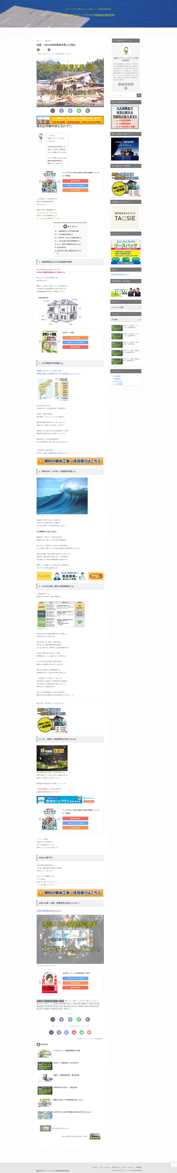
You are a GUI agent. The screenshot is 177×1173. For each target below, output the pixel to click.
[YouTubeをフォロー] (74, 1032)
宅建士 (98, 1003)
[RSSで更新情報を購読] (89, 1032)
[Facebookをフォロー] (59, 1032)
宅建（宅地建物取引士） (51, 1001)
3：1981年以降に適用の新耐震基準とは (68, 241)
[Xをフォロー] (51, 1032)
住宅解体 (64, 1003)
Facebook (117, 376)
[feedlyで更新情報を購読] (81, 1032)
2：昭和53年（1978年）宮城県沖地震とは (69, 237)
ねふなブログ (118, 381)
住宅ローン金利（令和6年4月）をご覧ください (52, 453)
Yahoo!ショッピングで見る (75, 185)
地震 (76, 1003)
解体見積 (55, 1008)
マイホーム (41, 1003)
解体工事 (48, 1008)
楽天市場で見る (75, 181)
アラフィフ (69, 1001)
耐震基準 (81, 1006)
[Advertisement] (88, 1154)
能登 (88, 1006)
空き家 (61, 1001)
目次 (69, 226)
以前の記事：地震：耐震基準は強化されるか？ (69, 252)
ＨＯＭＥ (95, 1167)
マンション (50, 1003)
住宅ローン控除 (68, 333)
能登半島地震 (95, 1006)
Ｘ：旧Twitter (118, 384)
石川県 (74, 1006)
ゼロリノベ (58, 703)
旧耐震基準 (50, 1006)
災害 (62, 1006)
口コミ (70, 1003)
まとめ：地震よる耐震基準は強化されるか (69, 244)
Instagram (117, 378)
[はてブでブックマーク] (70, 110)
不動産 (40, 1001)
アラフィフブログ (92, 1001)
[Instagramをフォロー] (66, 1032)
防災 (62, 1008)
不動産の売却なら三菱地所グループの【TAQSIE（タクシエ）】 (58, 373)
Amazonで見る (75, 190)
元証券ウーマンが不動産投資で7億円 (76, 973)
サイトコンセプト (104, 1167)
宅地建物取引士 (84, 1003)
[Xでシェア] (52, 110)
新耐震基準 (41, 1006)
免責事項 (138, 1167)
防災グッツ (68, 1008)
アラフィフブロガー (80, 1001)
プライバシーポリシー (127, 1167)
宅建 (92, 1003)
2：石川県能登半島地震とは (65, 234)
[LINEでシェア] (79, 110)
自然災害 (41, 1008)
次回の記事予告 (61, 247)
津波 (56, 1006)
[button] (87, 110)
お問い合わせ (115, 1167)
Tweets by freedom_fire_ (119, 274)
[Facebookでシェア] (61, 110)
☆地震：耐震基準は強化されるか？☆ (49, 910)
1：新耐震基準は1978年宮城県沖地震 (68, 231)
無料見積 (68, 1006)
